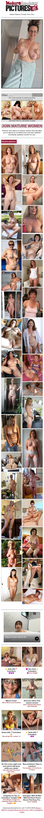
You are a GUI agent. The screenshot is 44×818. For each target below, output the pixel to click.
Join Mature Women (22, 126)
